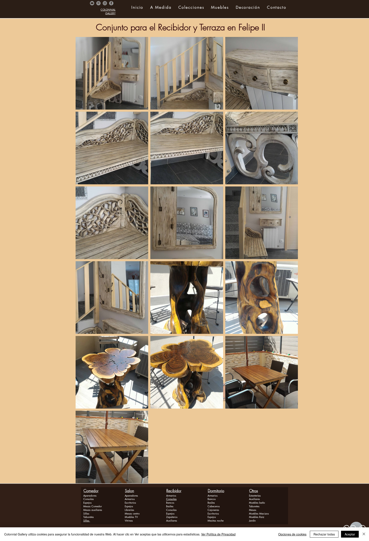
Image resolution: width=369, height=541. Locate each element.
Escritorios (130, 502)
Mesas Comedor (92, 506)
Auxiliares (171, 520)
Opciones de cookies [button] (292, 534)
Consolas (88, 499)
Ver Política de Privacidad (218, 534)
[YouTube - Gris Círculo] (92, 3)
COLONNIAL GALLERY (108, 11)
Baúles (169, 506)
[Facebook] (111, 3)
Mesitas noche (216, 520)
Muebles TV (131, 517)
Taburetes (88, 517)
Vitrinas (129, 520)
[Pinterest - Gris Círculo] (98, 3)
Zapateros (171, 517)
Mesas (252, 510)
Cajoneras (213, 510)
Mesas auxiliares (92, 510)
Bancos (170, 502)
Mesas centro (132, 513)
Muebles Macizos (259, 513)
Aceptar (350, 534)
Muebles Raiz (256, 517)
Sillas (86, 513)
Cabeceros (214, 506)
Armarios (130, 499)
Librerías (129, 510)
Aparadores (90, 495)
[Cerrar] (363, 534)
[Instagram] (105, 3)
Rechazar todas (324, 534)
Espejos (87, 502)
